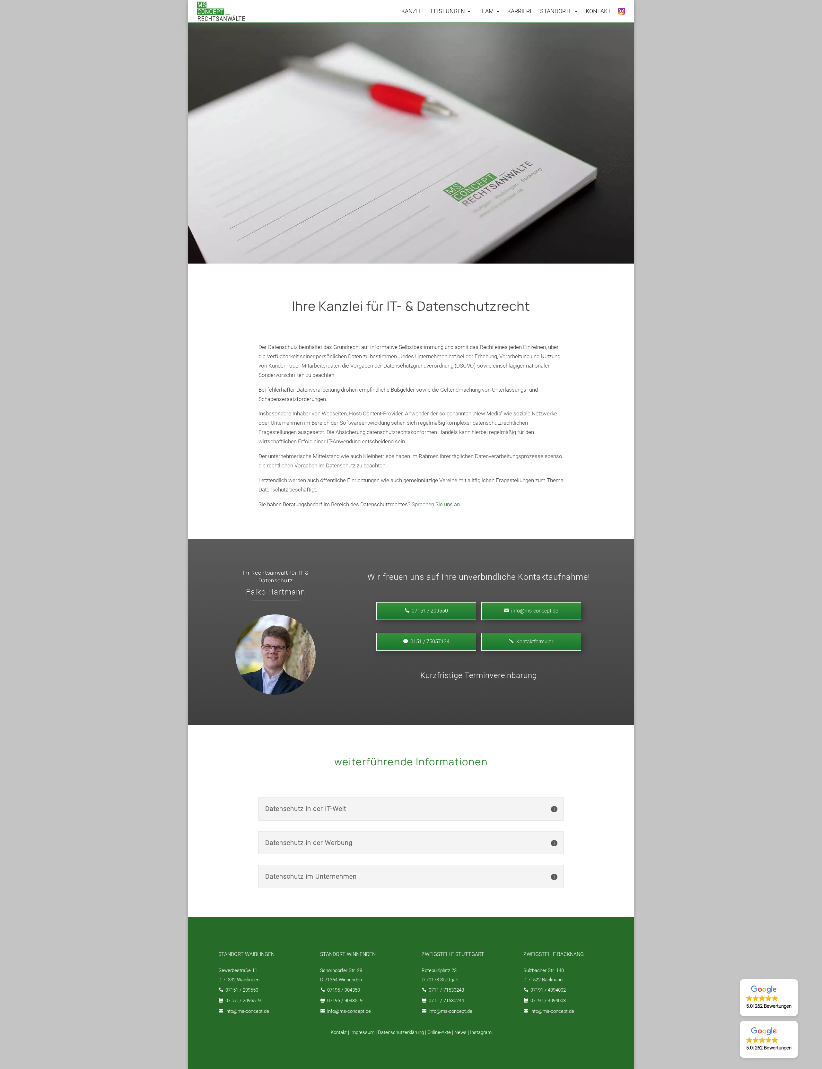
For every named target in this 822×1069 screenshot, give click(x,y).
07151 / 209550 (241, 990)
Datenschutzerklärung (401, 1032)
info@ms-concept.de (531, 611)
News (460, 1032)
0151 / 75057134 (426, 642)
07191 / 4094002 (548, 990)
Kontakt (339, 1032)
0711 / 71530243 (446, 990)
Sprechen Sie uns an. (436, 504)
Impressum (362, 1032)
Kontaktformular (531, 642)
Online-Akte (439, 1032)
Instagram (481, 1032)
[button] (769, 997)
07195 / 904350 (343, 990)
